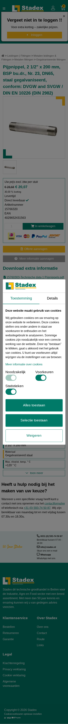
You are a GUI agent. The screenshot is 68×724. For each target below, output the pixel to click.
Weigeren (34, 435)
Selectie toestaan (34, 420)
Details (52, 298)
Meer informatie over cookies (23, 364)
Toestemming (21, 298)
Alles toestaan (34, 405)
